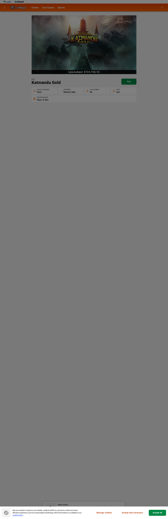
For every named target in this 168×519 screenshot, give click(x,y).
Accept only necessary (132, 513)
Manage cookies (104, 513)
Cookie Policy (18, 515)
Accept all (157, 513)
